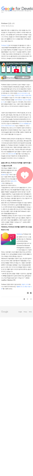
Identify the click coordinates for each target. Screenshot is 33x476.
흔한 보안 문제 (12, 154)
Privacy (25, 311)
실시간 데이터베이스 (23, 93)
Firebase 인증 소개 (7, 23)
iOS (9, 174)
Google (20, 311)
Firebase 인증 (5, 45)
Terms (30, 311)
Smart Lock (11, 125)
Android (4, 174)
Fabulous (19, 234)
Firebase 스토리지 (6, 95)
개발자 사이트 (25, 284)
